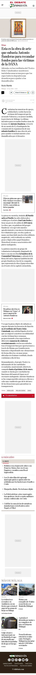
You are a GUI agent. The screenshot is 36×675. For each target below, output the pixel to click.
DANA (29, 390)
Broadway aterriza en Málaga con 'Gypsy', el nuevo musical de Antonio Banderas (11, 312)
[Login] (34, 6)
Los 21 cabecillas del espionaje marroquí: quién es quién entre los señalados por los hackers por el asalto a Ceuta (19, 481)
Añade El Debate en (20, 92)
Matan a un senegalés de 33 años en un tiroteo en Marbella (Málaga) (26, 603)
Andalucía (10, 390)
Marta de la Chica (7, 318)
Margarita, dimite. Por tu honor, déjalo (18, 489)
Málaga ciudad (20, 390)
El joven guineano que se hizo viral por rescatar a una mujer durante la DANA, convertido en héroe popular (12, 202)
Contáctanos (18, 663)
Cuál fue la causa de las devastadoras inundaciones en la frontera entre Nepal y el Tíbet (18, 506)
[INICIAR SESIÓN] (34, 6)
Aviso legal (28, 663)
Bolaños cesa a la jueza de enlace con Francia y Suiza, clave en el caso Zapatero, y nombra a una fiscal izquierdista (18, 469)
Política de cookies (26, 666)
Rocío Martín (6, 86)
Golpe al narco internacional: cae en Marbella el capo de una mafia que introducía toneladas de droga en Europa (9, 638)
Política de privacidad (11, 666)
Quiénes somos (7, 663)
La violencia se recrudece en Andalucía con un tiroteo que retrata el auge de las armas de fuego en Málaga (9, 605)
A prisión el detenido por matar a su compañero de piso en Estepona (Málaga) (26, 622)
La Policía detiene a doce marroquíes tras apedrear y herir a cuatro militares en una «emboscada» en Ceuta (19, 496)
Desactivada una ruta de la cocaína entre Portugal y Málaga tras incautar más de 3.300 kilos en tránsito (26, 640)
